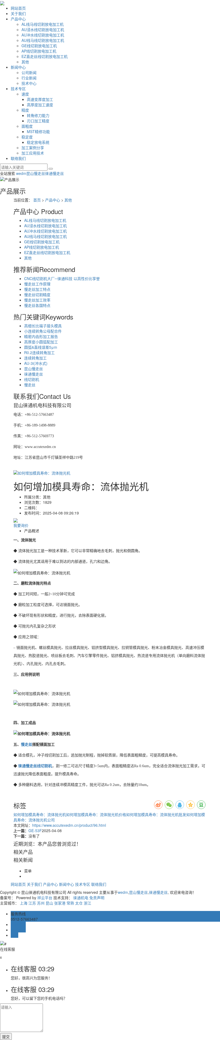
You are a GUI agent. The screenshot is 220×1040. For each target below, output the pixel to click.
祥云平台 (44, 897)
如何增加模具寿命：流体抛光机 (39, 814)
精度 (25, 110)
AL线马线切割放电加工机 (42, 24)
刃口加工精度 (38, 120)
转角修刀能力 (38, 115)
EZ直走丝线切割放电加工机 (44, 56)
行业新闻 (28, 77)
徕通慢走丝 (54, 173)
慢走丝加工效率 (37, 300)
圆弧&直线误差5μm (40, 347)
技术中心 (28, 83)
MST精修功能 (38, 131)
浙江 (87, 903)
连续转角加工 (35, 358)
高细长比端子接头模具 (43, 325)
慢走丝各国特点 (37, 305)
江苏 (32, 903)
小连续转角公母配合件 (43, 331)
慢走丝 (29, 384)
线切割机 (31, 379)
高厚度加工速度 (40, 104)
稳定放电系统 (38, 142)
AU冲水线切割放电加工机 (42, 35)
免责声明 (96, 897)
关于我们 (18, 13)
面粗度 (27, 126)
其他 (25, 61)
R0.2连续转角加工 (39, 352)
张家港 (59, 903)
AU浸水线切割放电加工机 (42, 29)
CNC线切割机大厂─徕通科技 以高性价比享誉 (62, 278)
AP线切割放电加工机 (38, 51)
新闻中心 (18, 67)
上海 (23, 903)
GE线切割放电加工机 (39, 45)
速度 (25, 94)
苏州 (41, 903)
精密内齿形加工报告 (41, 336)
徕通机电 (80, 897)
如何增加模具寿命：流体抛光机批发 (156, 814)
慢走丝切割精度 (37, 294)
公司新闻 (28, 72)
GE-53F (35, 830)
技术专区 (18, 88)
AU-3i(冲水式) (35, 363)
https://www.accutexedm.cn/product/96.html (69, 825)
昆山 (49, 903)
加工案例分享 (32, 147)
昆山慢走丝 (35, 173)
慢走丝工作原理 (37, 283)
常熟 (70, 903)
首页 (37, 200)
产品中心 (18, 18)
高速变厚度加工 (40, 99)
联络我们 (18, 158)
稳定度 (27, 136)
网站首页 (18, 8)
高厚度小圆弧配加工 (41, 341)
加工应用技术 (32, 153)
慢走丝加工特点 (37, 289)
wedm (21, 173)
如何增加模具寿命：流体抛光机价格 (96, 814)
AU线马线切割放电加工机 (42, 40)
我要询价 (20, 525)
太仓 (79, 903)
